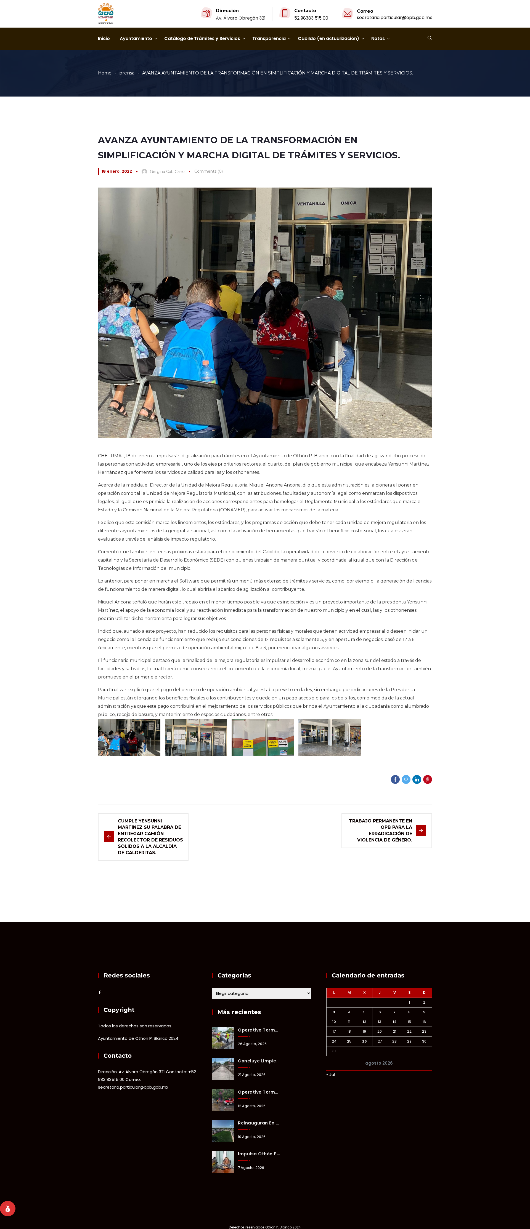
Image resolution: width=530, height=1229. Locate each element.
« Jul (330, 1074)
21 (394, 1031)
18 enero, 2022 (116, 171)
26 (364, 1041)
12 (364, 1021)
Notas (378, 38)
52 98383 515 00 (311, 18)
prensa (126, 73)
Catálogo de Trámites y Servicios (202, 38)
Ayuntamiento (136, 38)
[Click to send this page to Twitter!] (406, 779)
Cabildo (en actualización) (328, 38)
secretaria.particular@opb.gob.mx (394, 17)
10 (334, 1021)
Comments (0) (208, 171)
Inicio (104, 38)
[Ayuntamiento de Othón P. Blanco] (106, 14)
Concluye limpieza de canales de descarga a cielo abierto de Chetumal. (259, 1061)
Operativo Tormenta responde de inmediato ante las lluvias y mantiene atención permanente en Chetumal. (259, 1030)
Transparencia (269, 38)
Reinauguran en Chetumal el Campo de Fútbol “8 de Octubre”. (259, 1123)
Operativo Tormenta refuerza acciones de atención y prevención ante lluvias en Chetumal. (259, 1092)
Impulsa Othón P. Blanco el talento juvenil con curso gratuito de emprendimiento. (259, 1154)
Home (105, 73)
